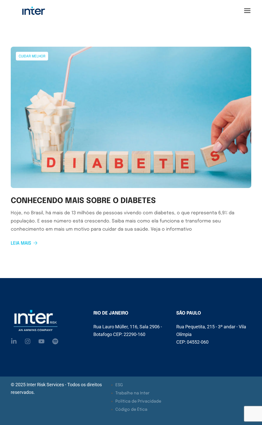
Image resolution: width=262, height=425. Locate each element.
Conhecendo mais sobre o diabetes (83, 201)
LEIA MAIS (21, 243)
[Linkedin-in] (14, 341)
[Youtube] (41, 341)
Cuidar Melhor (32, 56)
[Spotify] (55, 341)
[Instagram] (28, 341)
